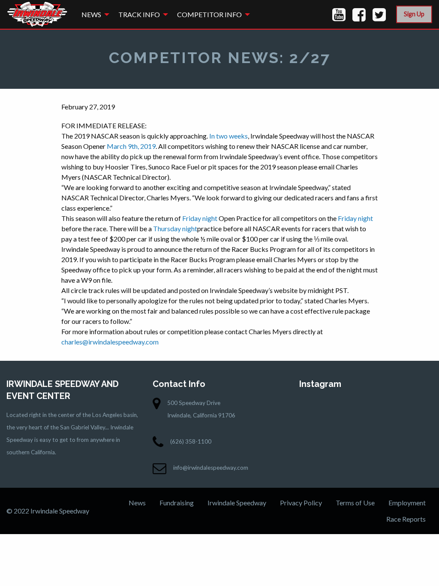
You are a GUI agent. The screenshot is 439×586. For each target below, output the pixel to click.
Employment (407, 502)
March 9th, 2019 (131, 146)
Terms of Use (355, 502)
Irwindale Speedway (236, 502)
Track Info (139, 14)
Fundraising (176, 502)
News (91, 14)
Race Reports (406, 519)
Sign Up (414, 14)
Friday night (199, 218)
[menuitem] (93, 14)
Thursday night (175, 228)
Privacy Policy (301, 502)
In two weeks (228, 136)
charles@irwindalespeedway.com (110, 342)
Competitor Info (209, 14)
